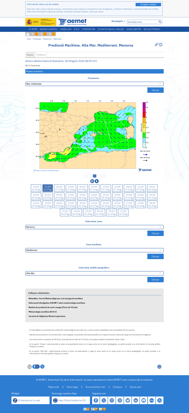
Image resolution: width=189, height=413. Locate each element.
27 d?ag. (59, 189)
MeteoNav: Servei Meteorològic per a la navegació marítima (56, 298)
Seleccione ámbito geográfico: (93, 267)
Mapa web (53, 386)
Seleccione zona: (93, 221)
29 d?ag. (117, 197)
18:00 (36, 186)
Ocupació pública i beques (111, 29)
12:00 (106, 186)
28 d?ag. (152, 189)
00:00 (59, 186)
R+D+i (76, 29)
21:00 (48, 186)
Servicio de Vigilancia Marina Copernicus (47, 316)
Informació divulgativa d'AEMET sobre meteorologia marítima (57, 303)
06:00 (83, 186)
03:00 (71, 186)
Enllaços (117, 386)
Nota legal (72, 386)
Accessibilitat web (95, 386)
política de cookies (96, 12)
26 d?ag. (36, 189)
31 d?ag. (77, 214)
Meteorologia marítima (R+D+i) (43, 311)
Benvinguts (117, 21)
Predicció (47, 39)
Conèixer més (88, 29)
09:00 (94, 186)
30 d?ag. (82, 205)
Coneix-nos (65, 29)
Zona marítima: (94, 244)
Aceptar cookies (148, 4)
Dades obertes (133, 29)
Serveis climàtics (48, 29)
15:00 (117, 186)
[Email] (29, 368)
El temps (33, 29)
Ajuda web (135, 386)
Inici (29, 39)
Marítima (57, 39)
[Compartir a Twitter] (42, 367)
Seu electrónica (152, 29)
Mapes (30, 54)
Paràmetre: (94, 78)
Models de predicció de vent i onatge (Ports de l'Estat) (53, 307)
